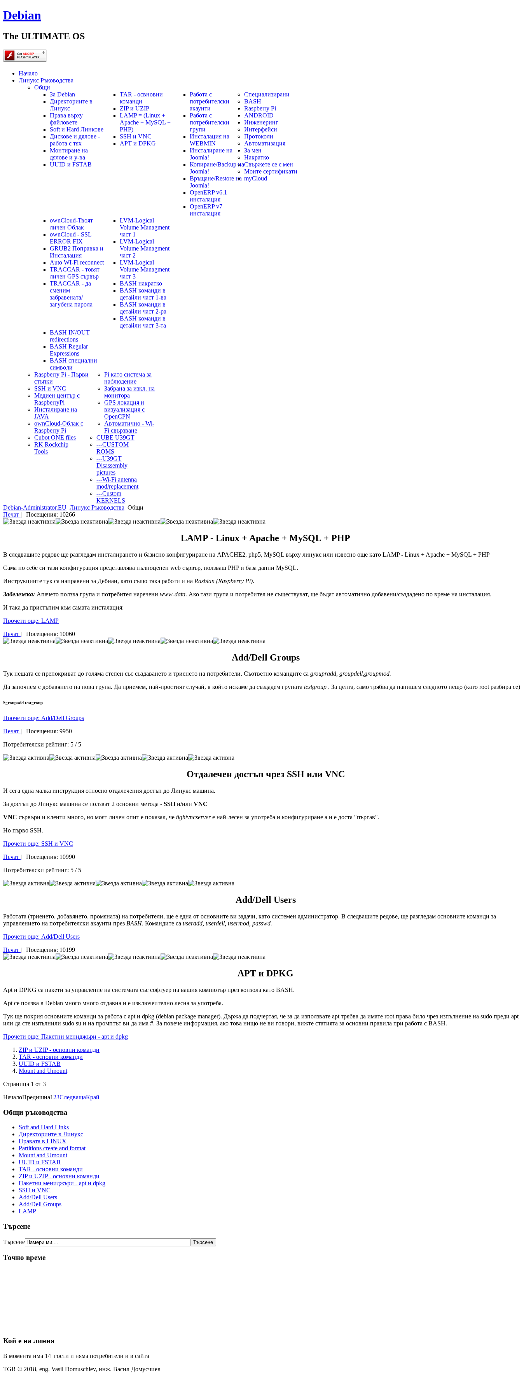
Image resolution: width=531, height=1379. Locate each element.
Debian (22, 15)
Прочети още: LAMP (31, 620)
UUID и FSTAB (40, 1063)
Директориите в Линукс (51, 1134)
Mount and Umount (43, 1070)
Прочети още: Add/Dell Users (41, 936)
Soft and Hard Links (44, 1127)
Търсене (14, 1242)
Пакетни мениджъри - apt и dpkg (62, 1183)
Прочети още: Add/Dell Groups (43, 718)
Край (93, 1097)
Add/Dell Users (38, 1197)
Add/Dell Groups (40, 1204)
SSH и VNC (35, 1190)
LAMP (27, 1211)
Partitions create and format (52, 1148)
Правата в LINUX (42, 1141)
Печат (12, 514)
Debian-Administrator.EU (34, 507)
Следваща (72, 1097)
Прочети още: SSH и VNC (38, 843)
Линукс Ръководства (97, 507)
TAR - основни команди (51, 1056)
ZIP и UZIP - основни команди (59, 1049)
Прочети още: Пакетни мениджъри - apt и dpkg (65, 1036)
